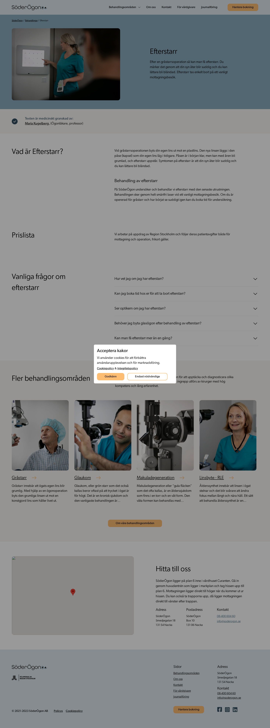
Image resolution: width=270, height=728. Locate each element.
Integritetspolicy (127, 368)
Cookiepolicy (105, 368)
